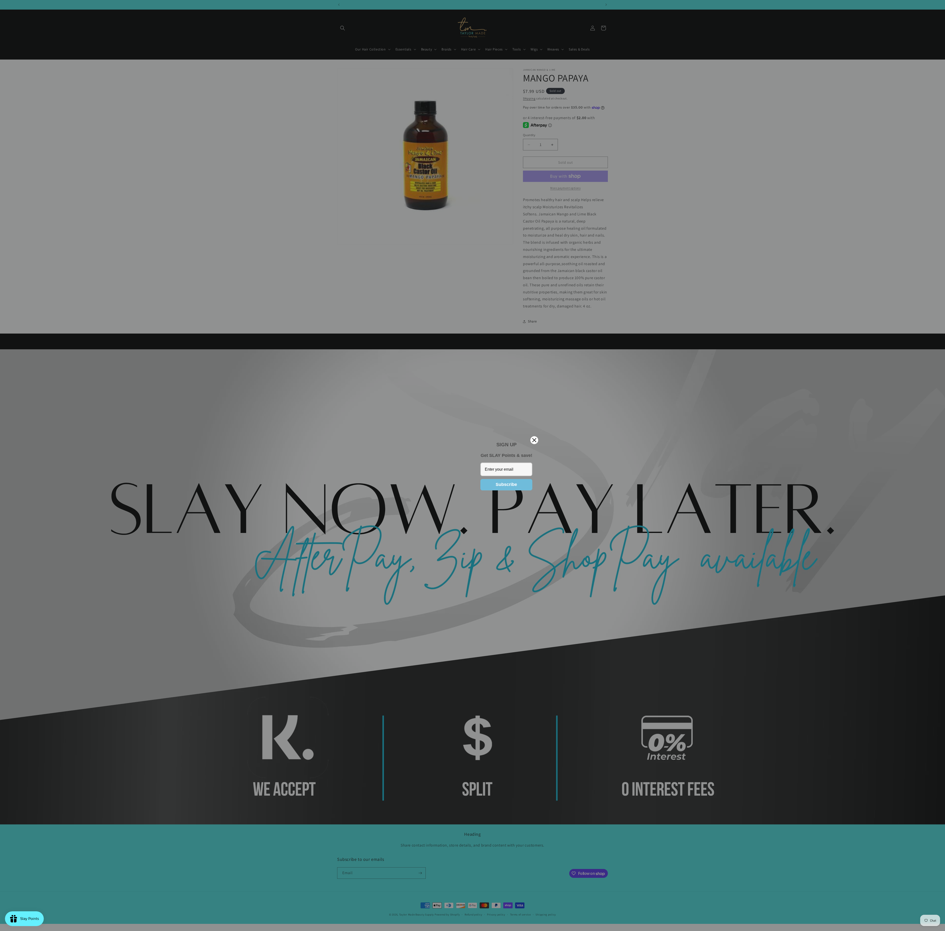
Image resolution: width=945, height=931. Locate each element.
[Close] (534, 440)
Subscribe (506, 484)
